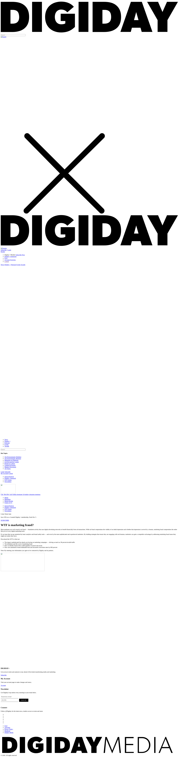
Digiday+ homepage (10, 256)
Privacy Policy (8, 729)
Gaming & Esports (9, 465)
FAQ (5, 258)
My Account (4, 473)
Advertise (7, 727)
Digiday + (8, 265)
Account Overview (10, 260)
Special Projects (9, 476)
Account (3, 685)
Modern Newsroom (10, 467)
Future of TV (8, 502)
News (2, 265)
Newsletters (7, 481)
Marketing (7, 499)
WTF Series (8, 480)
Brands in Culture (9, 463)
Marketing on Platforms (11, 460)
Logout (6, 261)
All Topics (7, 468)
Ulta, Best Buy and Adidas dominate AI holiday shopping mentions (20, 494)
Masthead (7, 731)
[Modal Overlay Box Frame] (15, 700)
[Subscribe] (4, 248)
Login (9, 250)
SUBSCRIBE (5, 520)
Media (6, 497)
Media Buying (8, 501)
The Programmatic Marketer (12, 458)
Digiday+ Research (10, 478)
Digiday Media (8, 732)
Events (18, 265)
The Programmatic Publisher (12, 457)
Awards (23, 265)
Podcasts (13, 265)
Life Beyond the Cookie (11, 462)
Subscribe (4, 250)
